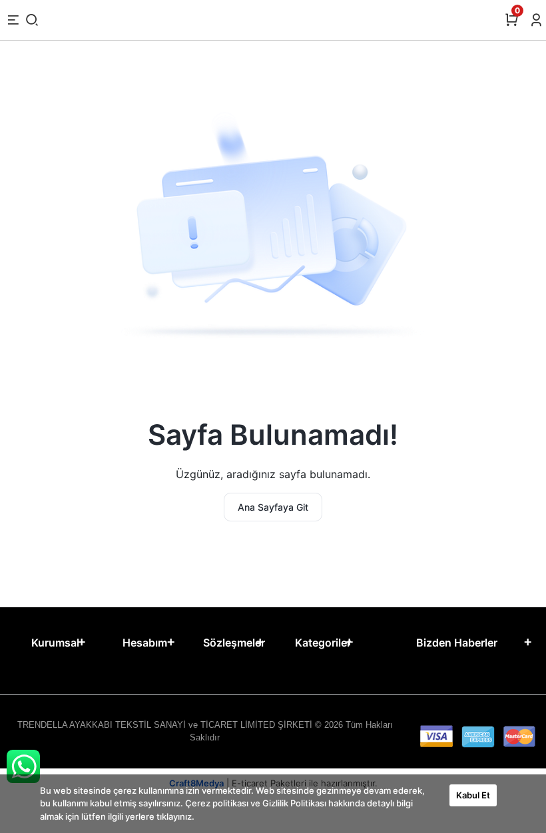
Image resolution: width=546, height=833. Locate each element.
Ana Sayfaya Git (273, 507)
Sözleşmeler (234, 642)
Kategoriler (323, 642)
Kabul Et (473, 795)
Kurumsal (55, 642)
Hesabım (145, 642)
